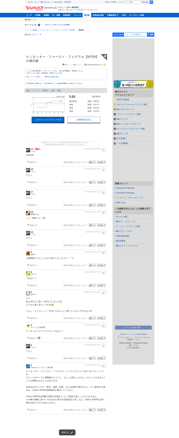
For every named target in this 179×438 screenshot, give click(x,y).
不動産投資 (111, 15)
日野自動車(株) (123, 236)
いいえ (101, 162)
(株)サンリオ (122, 133)
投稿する (65, 432)
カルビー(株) (122, 216)
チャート (36, 90)
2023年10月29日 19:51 (92, 292)
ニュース (77, 15)
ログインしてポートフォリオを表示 (57, 25)
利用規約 (130, 339)
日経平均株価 (122, 99)
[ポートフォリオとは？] (39, 24)
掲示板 (87, 15)
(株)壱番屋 (120, 241)
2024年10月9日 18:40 (92, 169)
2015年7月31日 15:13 (92, 365)
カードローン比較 (136, 15)
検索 (151, 2)
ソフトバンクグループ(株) (128, 114)
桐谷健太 (145, 2)
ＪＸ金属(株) (122, 143)
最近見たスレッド (32, 34)
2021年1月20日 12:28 (92, 345)
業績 (59, 90)
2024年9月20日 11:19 (92, 192)
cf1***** (34, 274)
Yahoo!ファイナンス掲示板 (42, 367)
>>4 (27, 298)
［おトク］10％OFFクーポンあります (83, 10)
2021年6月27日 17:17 (92, 325)
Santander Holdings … (126, 188)
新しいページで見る (33, 77)
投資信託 (66, 15)
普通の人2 (35, 214)
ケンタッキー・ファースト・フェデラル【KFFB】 (58, 30)
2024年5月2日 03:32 (93, 232)
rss (104, 65)
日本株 (37, 15)
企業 (52, 90)
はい (92, 162)
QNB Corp (120, 202)
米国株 (46, 15)
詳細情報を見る (84, 120)
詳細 (28, 90)
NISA (124, 15)
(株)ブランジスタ (124, 231)
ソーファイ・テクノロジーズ (129, 198)
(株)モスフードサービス (127, 246)
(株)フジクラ (122, 119)
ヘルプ (120, 2)
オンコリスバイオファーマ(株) (130, 129)
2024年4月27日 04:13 (92, 252)
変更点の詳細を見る (52, 77)
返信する (33, 162)
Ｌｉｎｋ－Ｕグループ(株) (128, 226)
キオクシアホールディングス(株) (131, 104)
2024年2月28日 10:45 (92, 272)
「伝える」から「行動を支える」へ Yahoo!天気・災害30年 (48, 2)
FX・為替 (56, 15)
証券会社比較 (98, 15)
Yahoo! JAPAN (110, 2)
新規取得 (75, 7)
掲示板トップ (30, 19)
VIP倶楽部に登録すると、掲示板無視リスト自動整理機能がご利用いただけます (54, 83)
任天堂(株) (121, 138)
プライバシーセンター (142, 337)
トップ (29, 15)
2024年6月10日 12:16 (92, 212)
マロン (33, 151)
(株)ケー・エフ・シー (126, 221)
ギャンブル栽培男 (38, 327)
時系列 (45, 90)
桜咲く (33, 254)
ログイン (61, 10)
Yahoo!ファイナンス (127, 334)
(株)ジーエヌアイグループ (128, 124)
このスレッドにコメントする (48, 120)
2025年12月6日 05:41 (92, 149)
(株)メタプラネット (125, 109)
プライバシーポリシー (125, 337)
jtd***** (33, 294)
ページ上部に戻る (133, 327)
